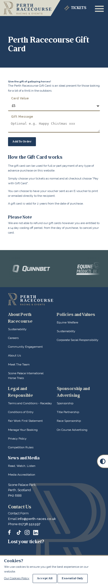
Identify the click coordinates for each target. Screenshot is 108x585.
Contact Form (18, 513)
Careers (13, 338)
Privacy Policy (17, 438)
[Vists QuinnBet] (28, 268)
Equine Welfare (67, 322)
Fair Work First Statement (25, 421)
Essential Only (72, 578)
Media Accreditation (21, 474)
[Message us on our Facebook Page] (10, 531)
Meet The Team (19, 364)
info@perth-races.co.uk (37, 519)
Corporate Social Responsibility (77, 340)
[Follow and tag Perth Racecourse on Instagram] (27, 532)
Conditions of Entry (21, 412)
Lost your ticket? (26, 541)
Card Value (20, 98)
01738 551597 (29, 524)
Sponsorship (65, 403)
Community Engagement (25, 346)
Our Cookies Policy (16, 578)
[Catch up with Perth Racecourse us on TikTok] (18, 532)
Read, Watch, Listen (21, 466)
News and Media (23, 458)
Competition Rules (20, 447)
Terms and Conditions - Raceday (30, 403)
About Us (14, 355)
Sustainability (17, 329)
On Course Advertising (72, 430)
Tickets (78, 8)
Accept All (44, 578)
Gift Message (22, 116)
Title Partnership (68, 412)
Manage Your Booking (23, 430)
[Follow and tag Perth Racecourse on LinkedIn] (35, 532)
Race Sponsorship (69, 421)
